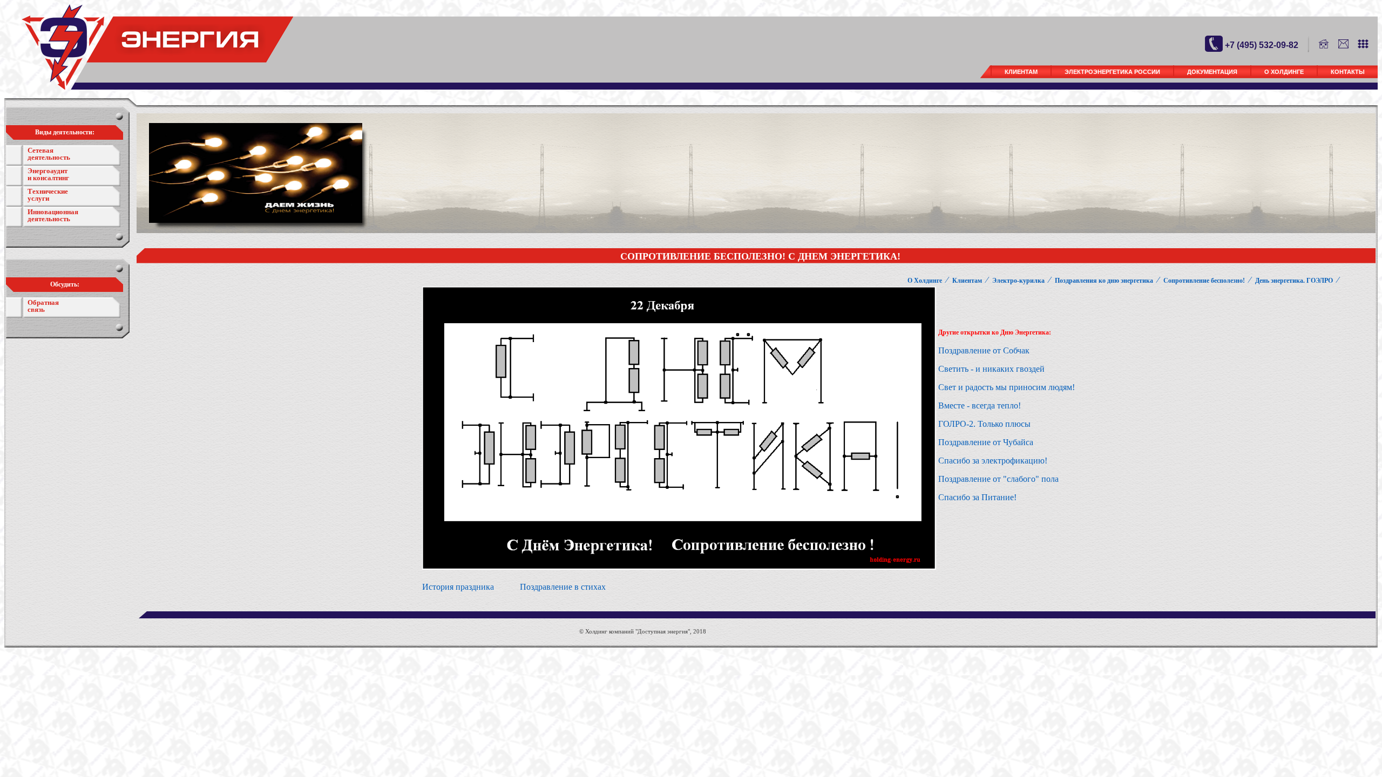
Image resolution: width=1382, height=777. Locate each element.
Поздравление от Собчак (983, 350)
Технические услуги (48, 194)
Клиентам (1021, 72)
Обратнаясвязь (43, 305)
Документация (1212, 72)
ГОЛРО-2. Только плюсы (984, 423)
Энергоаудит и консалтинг (48, 174)
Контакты (1348, 72)
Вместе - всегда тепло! (979, 405)
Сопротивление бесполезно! (1204, 280)
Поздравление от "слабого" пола (998, 478)
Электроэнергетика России (1112, 72)
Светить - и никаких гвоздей (992, 368)
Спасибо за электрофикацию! (992, 460)
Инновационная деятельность (53, 215)
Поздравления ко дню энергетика (1104, 280)
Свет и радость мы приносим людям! (1006, 387)
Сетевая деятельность (49, 153)
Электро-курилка (1018, 280)
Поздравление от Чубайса (985, 442)
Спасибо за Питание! (977, 497)
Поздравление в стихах (563, 586)
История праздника (458, 586)
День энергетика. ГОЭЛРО (1294, 280)
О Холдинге (1284, 72)
